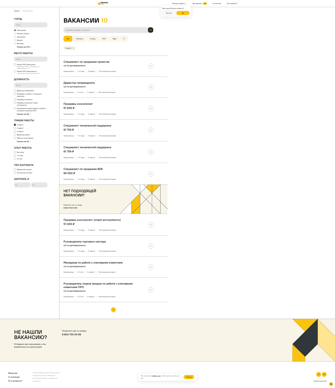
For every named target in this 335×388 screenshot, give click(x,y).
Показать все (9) (23, 114)
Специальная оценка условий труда (44, 375)
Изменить (169, 13)
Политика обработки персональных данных (46, 373)
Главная (16, 11)
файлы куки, (156, 376)
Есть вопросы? (15, 381)
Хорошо (189, 377)
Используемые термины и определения (45, 378)
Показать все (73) (23, 47)
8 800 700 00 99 (70, 208)
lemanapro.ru (37, 381)
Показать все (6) (23, 141)
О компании (14, 377)
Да (183, 13)
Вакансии (12, 373)
